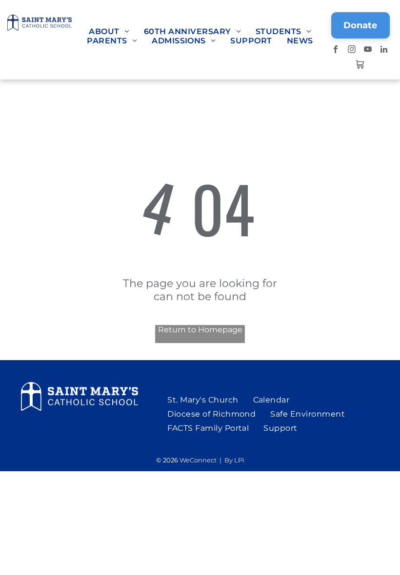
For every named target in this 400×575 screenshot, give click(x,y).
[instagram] (352, 50)
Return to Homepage (200, 329)
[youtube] (368, 50)
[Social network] (360, 65)
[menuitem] (109, 31)
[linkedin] (384, 50)
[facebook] (336, 50)
